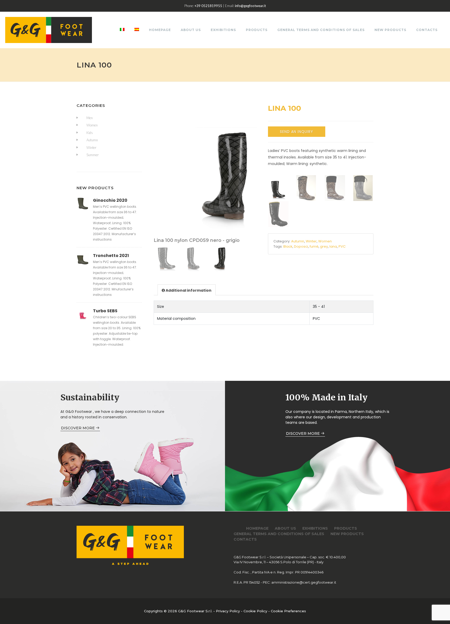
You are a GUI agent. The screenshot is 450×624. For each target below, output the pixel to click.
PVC (342, 246)
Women (325, 241)
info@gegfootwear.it (250, 6)
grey (324, 246)
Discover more (78, 428)
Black (287, 246)
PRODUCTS (256, 30)
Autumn (297, 241)
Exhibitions (223, 30)
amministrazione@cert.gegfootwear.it (303, 582)
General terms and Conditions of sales (321, 30)
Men (89, 118)
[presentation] (186, 290)
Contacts (427, 30)
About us (191, 30)
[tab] (187, 289)
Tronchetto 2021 (111, 256)
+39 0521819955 (208, 6)
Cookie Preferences (288, 611)
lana (333, 246)
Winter (311, 241)
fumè (314, 246)
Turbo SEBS (105, 311)
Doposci (301, 246)
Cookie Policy (255, 611)
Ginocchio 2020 (110, 200)
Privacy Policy (228, 611)
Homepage (160, 30)
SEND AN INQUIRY (296, 131)
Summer (92, 155)
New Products (390, 30)
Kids (89, 133)
